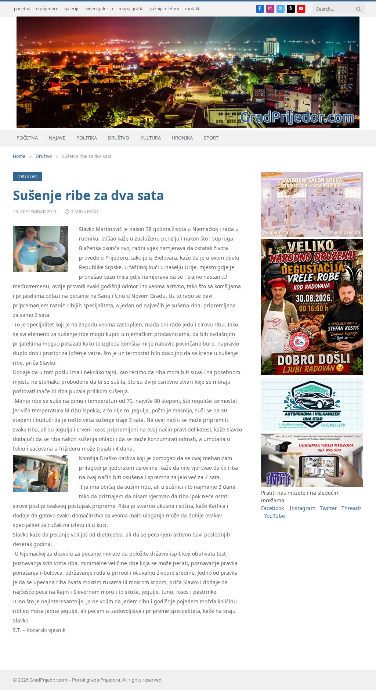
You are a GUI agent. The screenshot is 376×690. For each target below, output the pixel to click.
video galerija (99, 9)
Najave (57, 137)
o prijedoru (47, 9)
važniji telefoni (164, 9)
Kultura (150, 137)
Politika (86, 137)
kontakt (191, 9)
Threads (351, 508)
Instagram (302, 508)
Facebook (272, 508)
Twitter (328, 508)
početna (22, 9)
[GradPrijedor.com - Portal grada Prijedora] (188, 125)
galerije (72, 9)
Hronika (182, 137)
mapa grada (131, 9)
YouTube (274, 515)
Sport (211, 137)
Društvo (118, 137)
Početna (27, 137)
